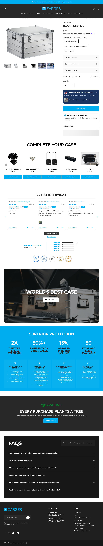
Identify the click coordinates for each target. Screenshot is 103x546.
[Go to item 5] (42, 66)
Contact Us (77, 512)
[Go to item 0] (7, 66)
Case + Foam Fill (69, 51)
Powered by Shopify (21, 543)
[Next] (54, 44)
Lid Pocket (90, 169)
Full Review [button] (12, 227)
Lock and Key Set (32, 169)
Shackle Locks (51, 169)
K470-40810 (80, 202)
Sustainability (78, 520)
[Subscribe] (28, 517)
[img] (12, 204)
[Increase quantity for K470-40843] (73, 85)
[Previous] (6, 165)
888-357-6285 (60, 520)
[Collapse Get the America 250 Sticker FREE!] (97, 93)
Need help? (95, 76)
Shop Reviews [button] (51, 237)
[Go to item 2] (16, 66)
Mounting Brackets (13, 169)
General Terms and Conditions (84, 525)
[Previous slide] (5, 217)
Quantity (66, 81)
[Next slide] (97, 217)
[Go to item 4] (33, 66)
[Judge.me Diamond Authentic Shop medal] (36, 259)
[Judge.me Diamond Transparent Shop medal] (44, 259)
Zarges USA (67, 22)
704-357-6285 (58, 519)
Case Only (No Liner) (71, 41)
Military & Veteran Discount (83, 518)
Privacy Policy (78, 528)
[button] (27, 227)
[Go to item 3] (24, 66)
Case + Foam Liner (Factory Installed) (75, 46)
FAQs (75, 443)
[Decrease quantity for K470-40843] (65, 85)
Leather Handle (71, 169)
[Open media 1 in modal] (31, 41)
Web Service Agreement (82, 531)
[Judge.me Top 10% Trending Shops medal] (68, 259)
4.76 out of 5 (37, 245)
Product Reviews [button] (51, 233)
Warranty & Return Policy (82, 523)
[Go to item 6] (50, 66)
